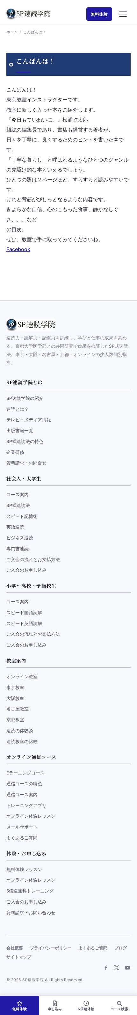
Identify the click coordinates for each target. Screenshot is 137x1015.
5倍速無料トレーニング (30, 890)
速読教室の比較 (22, 741)
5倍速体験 (86, 1009)
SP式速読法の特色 (24, 441)
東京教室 (15, 687)
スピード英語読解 (24, 623)
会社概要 (14, 948)
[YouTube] (127, 967)
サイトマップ (18, 957)
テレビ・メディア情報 (28, 419)
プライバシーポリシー (50, 948)
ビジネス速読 (19, 537)
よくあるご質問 (22, 837)
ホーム (12, 31)
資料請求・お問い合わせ (30, 912)
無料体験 (99, 14)
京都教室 (15, 719)
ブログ (120, 948)
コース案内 (17, 494)
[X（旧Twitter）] (116, 967)
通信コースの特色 (24, 783)
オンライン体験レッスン (30, 816)
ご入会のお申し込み (26, 570)
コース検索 (119, 1009)
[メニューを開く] (123, 14)
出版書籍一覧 (19, 430)
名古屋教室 (17, 708)
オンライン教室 (22, 676)
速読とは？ (17, 409)
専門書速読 (17, 548)
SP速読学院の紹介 (24, 398)
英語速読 (15, 526)
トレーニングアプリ (26, 805)
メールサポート (22, 826)
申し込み (55, 1009)
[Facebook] (106, 967)
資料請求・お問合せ (26, 462)
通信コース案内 (22, 794)
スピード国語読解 (24, 612)
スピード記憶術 (22, 516)
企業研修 (15, 452)
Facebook (18, 249)
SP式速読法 (18, 505)
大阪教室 (15, 698)
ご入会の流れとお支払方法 (33, 559)
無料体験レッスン (24, 869)
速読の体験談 (19, 730)
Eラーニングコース (25, 772)
